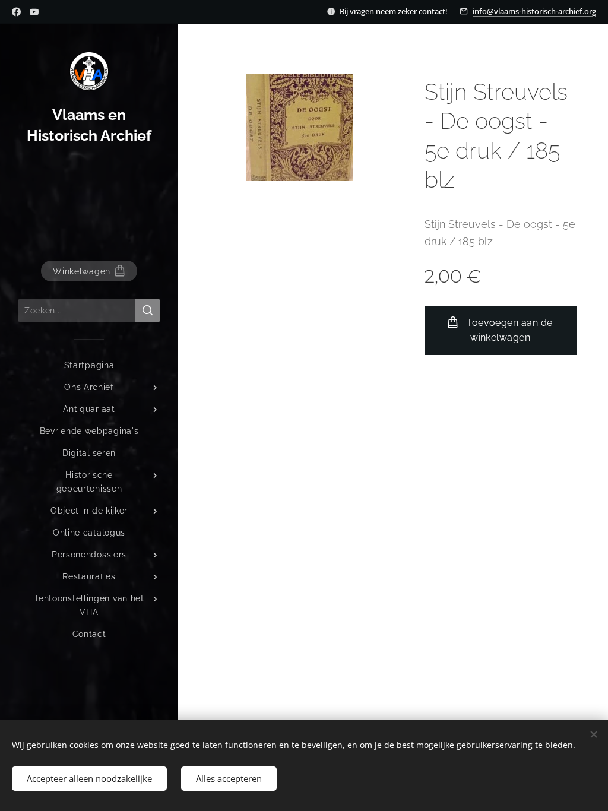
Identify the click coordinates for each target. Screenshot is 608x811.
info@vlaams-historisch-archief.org (534, 11)
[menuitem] (89, 365)
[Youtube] (34, 12)
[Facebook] (16, 12)
